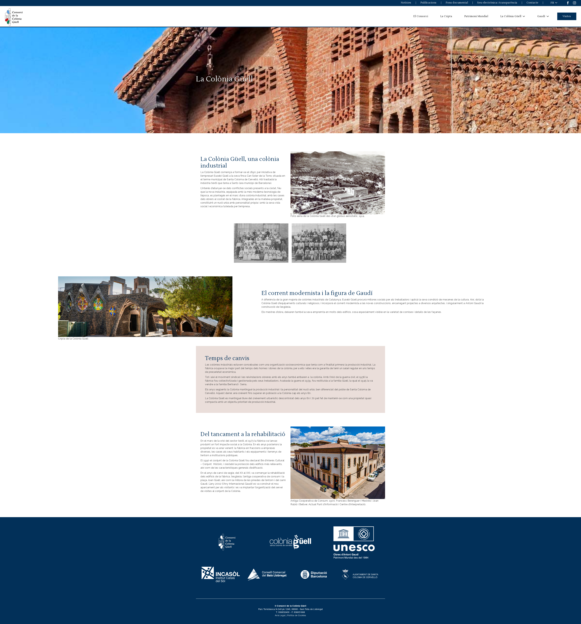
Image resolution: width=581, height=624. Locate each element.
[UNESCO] (354, 541)
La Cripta (446, 16)
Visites (567, 16)
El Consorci (420, 16)
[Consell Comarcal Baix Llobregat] (267, 574)
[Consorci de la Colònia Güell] (227, 541)
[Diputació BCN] (314, 574)
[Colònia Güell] (263, 243)
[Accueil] (14, 16)
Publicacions (428, 3)
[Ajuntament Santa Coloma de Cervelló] (360, 574)
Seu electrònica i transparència (497, 3)
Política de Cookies (296, 615)
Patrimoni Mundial (476, 16)
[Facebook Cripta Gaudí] (567, 2)
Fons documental (457, 3)
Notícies (406, 3)
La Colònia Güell (508, 17)
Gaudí (539, 17)
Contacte (532, 3)
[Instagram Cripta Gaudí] (574, 2)
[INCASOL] (221, 574)
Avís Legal (280, 615)
